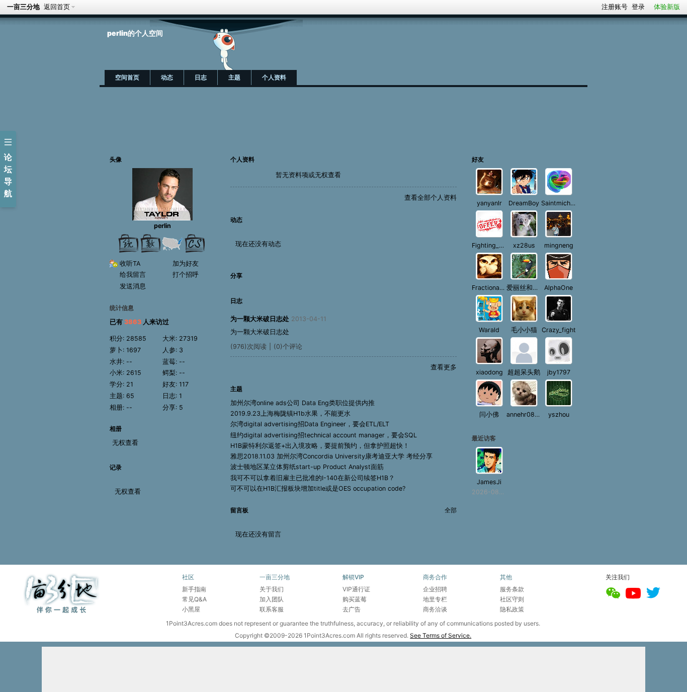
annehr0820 (524, 414)
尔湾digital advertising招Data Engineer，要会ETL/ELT (309, 424)
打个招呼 (186, 274)
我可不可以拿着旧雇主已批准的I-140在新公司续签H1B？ (312, 478)
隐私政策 (512, 609)
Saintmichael (560, 203)
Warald (489, 330)
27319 (188, 338)
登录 (638, 7)
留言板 (239, 510)
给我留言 (133, 274)
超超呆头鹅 (523, 372)
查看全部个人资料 (430, 197)
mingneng (558, 245)
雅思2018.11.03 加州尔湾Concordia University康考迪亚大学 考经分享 (331, 456)
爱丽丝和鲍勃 (526, 287)
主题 (234, 77)
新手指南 (194, 589)
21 (129, 384)
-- (129, 361)
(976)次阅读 (248, 346)
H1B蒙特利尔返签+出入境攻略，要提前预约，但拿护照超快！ (319, 445)
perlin (162, 225)
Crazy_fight (559, 330)
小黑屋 (191, 609)
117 (184, 384)
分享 (236, 275)
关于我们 (272, 589)
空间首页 (127, 77)
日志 (201, 77)
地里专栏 (435, 599)
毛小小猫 (524, 330)
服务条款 (512, 589)
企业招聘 (435, 589)
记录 (116, 467)
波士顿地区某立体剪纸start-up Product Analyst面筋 (307, 467)
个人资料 (274, 77)
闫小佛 (489, 414)
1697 (133, 350)
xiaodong (489, 372)
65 (130, 396)
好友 (478, 159)
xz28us (524, 245)
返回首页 (57, 7)
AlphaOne (558, 287)
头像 (116, 159)
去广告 (351, 609)
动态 (167, 77)
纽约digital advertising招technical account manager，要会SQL (323, 435)
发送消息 (133, 286)
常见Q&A (194, 599)
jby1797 (558, 372)
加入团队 (272, 599)
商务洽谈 (435, 609)
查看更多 (444, 367)
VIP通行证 (356, 589)
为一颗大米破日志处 (259, 319)
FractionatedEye (496, 287)
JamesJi (489, 482)
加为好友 (186, 263)
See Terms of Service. (440, 635)
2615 (133, 372)
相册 (116, 428)
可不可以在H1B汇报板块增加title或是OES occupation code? (317, 488)
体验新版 (667, 7)
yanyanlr (489, 203)
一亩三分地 (23, 7)
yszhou (558, 414)
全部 (451, 510)
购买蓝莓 (354, 599)
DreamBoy (523, 203)
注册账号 (615, 7)
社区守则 (512, 599)
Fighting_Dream (495, 245)
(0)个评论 (288, 346)
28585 (136, 338)
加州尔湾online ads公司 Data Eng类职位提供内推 (302, 403)
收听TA (130, 263)
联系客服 (272, 609)
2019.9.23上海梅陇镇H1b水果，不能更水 (290, 413)
